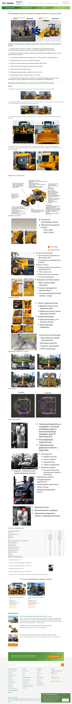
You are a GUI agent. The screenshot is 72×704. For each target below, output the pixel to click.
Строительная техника (26, 679)
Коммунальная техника (26, 680)
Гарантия (41, 3)
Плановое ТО (39, 680)
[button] (5, 596)
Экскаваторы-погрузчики (12, 675)
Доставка (37, 3)
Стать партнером (39, 673)
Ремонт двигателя (40, 682)
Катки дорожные (11, 679)
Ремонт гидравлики (40, 683)
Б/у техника (10, 684)
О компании (30, 3)
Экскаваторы (10, 672)
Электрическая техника (12, 682)
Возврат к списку (13, 644)
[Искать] (62, 664)
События (38, 672)
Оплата (34, 3)
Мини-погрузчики (11, 681)
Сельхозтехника (25, 682)
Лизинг (45, 3)
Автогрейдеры (10, 673)
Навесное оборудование (13, 690)
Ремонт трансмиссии (40, 685)
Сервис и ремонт (40, 677)
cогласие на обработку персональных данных (25, 700)
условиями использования (47, 700)
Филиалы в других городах (56, 681)
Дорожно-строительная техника (27, 685)
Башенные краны (11, 685)
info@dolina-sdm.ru (54, 673)
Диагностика (39, 679)
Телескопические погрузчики (13, 688)
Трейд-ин (48, 3)
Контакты (56, 3)
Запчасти (10, 692)
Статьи (38, 675)
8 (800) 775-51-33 (66, 3)
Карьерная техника (25, 683)
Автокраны (10, 678)
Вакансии (52, 3)
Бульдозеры (10, 676)
